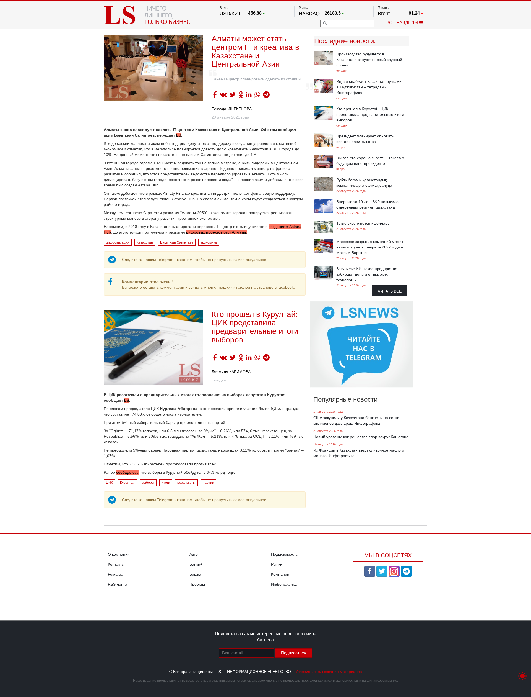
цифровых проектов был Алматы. (216, 232)
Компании (280, 574)
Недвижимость (284, 554)
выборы (148, 483)
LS (178, 135)
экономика (209, 242)
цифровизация (117, 242)
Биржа (195, 574)
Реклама (115, 574)
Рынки (276, 564)
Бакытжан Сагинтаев (176, 242)
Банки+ (195, 564)
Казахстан (145, 242)
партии (208, 483)
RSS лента (117, 584)
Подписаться (293, 652)
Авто (193, 554)
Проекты (197, 584)
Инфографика (284, 584)
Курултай (127, 483)
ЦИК (109, 483)
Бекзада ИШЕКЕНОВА (232, 109)
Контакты (116, 564)
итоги (166, 483)
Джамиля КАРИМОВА (231, 372)
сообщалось (127, 472)
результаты (186, 483)
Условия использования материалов (328, 671)
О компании (119, 554)
